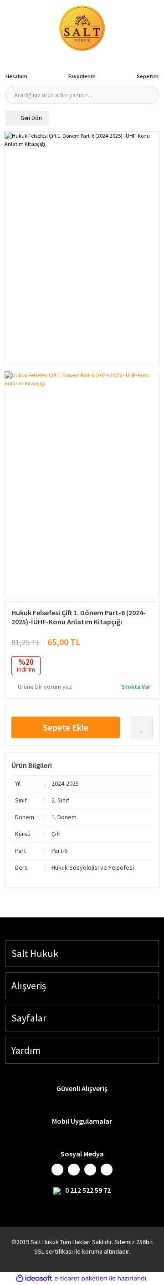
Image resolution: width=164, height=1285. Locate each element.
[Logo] (82, 28)
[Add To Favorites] (142, 727)
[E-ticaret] (81, 1279)
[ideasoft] (34, 1278)
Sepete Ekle (65, 727)
